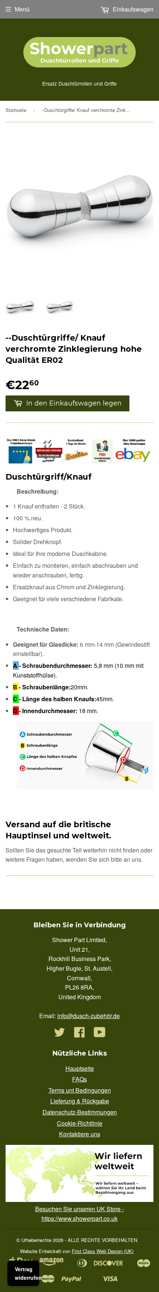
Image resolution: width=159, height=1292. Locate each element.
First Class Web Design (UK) (102, 1251)
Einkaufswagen (132, 9)
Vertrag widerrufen (27, 1273)
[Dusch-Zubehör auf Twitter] (59, 1034)
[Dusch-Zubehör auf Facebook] (79, 1034)
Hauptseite (79, 1068)
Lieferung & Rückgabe (79, 1101)
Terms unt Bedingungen (79, 1090)
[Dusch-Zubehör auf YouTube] (99, 1034)
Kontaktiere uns (79, 1134)
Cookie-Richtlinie (79, 1123)
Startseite (16, 109)
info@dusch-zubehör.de (88, 1015)
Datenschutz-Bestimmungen (80, 1112)
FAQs (79, 1079)
